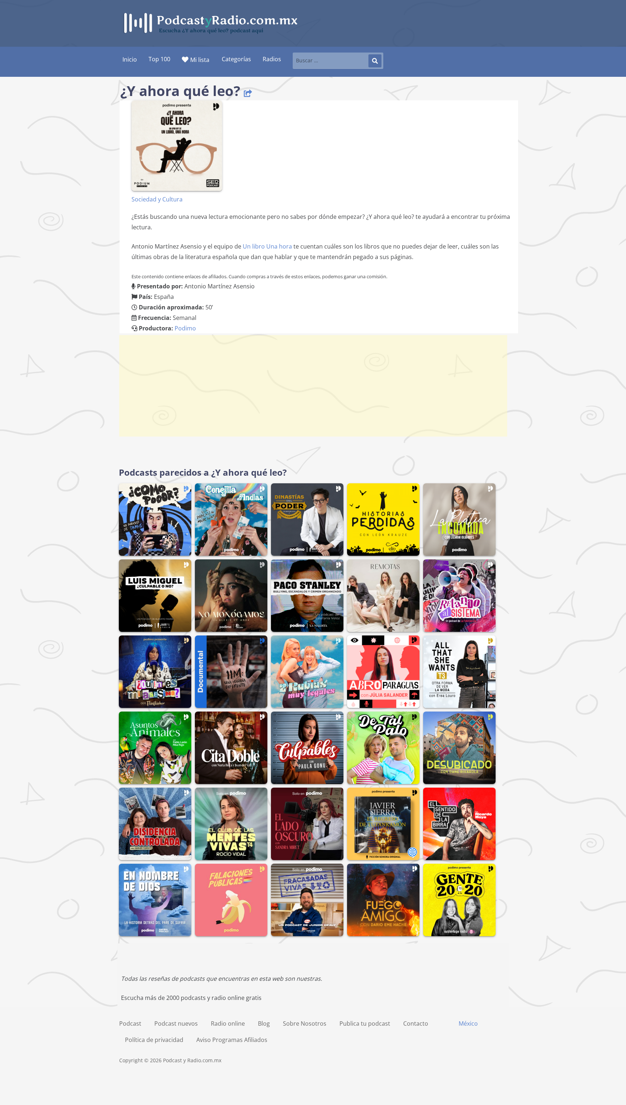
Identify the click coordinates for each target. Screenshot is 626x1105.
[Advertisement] (313, 386)
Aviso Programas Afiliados (231, 1040)
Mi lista (199, 60)
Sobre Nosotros (304, 1023)
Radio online (228, 1023)
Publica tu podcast (364, 1023)
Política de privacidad (154, 1040)
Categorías (236, 59)
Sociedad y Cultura (157, 199)
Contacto (415, 1023)
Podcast (130, 1023)
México (468, 1023)
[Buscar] (374, 60)
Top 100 (159, 59)
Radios (272, 59)
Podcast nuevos (176, 1023)
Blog (264, 1023)
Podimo (185, 328)
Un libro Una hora (267, 246)
